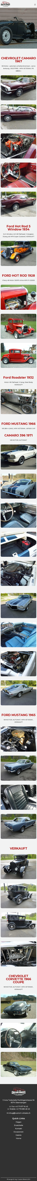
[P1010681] (18, 129)
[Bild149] (18, 1076)
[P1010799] (18, 937)
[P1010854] (18, 556)
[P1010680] (18, 100)
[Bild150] (18, 1018)
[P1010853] (18, 498)
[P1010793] (18, 780)
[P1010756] (18, 414)
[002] (18, 469)
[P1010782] (18, 751)
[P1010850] (18, 527)
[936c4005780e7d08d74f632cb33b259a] (18, 265)
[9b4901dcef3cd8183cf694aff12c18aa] (18, 158)
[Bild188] (18, 338)
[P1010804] (18, 879)
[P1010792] (18, 838)
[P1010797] (18, 908)
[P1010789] (18, 809)
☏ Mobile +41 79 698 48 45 (18, 1109)
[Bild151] (18, 1047)
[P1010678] (18, 216)
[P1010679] (18, 187)
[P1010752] (18, 705)
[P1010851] (18, 585)
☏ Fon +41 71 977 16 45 (18, 1107)
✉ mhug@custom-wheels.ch (18, 1113)
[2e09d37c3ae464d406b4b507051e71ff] (18, 367)
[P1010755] (18, 676)
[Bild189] (18, 309)
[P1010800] (18, 966)
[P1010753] (18, 647)
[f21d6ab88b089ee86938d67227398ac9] (18, 618)
